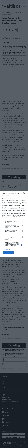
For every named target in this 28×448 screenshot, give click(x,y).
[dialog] (14, 224)
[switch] (22, 225)
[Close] (24, 193)
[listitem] (14, 222)
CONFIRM (8, 252)
